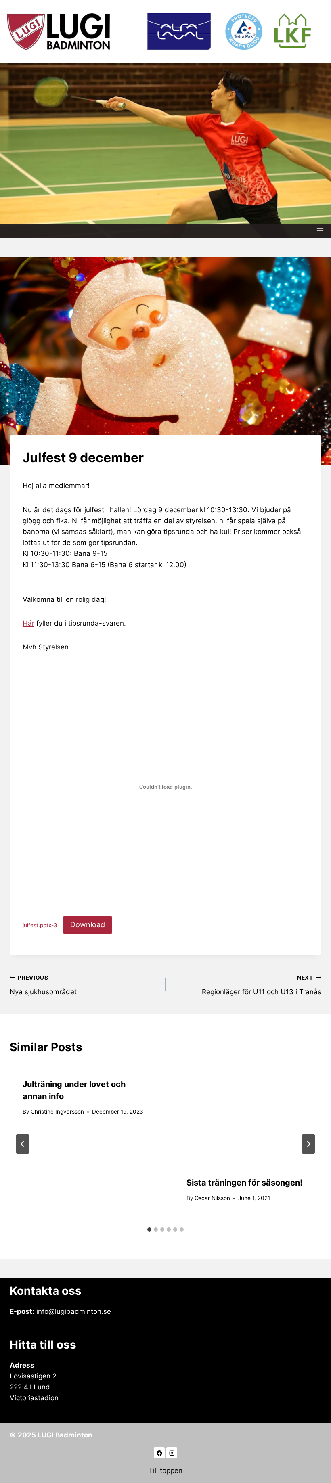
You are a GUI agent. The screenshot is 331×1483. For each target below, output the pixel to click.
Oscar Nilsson (212, 1198)
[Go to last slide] (22, 1144)
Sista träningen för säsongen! (244, 1183)
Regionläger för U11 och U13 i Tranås (261, 985)
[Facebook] (159, 1452)
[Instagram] (171, 1452)
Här (28, 623)
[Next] (308, 1144)
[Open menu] (320, 231)
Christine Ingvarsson (57, 1111)
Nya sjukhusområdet (43, 985)
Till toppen (165, 1470)
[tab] (149, 1229)
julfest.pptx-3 (40, 925)
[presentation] (247, 1114)
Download (87, 924)
